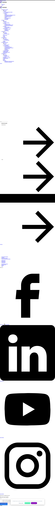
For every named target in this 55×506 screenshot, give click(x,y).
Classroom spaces (7, 24)
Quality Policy (4, 260)
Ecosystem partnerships (6, 57)
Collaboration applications (8, 15)
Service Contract (7, 46)
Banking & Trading (7, 29)
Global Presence (5, 58)
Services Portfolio (5, 45)
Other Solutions (5, 28)
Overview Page (7, 22)
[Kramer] (3, 8)
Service (5, 258)
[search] (3, 121)
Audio (6, 13)
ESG (2, 266)
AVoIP (6, 17)
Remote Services (7, 48)
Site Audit (6, 49)
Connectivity (6, 18)
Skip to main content (3, 0)
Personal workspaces (8, 27)
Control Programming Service (9, 47)
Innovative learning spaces (8, 25)
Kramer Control (4, 264)
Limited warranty (5, 51)
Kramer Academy (4, 37)
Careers (3, 265)
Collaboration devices (8, 16)
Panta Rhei (6, 19)
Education (4, 23)
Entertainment (7, 30)
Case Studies (5, 35)
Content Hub (3, 31)
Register (4, 41)
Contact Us (3, 4)
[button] (27, 93)
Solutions (3, 20)
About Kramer (4, 53)
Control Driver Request (6, 52)
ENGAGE (4, 60)
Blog (4, 34)
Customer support (5, 50)
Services (5, 42)
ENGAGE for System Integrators (9, 61)
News (4, 36)
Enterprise (4, 26)
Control (6, 14)
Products (5, 9)
